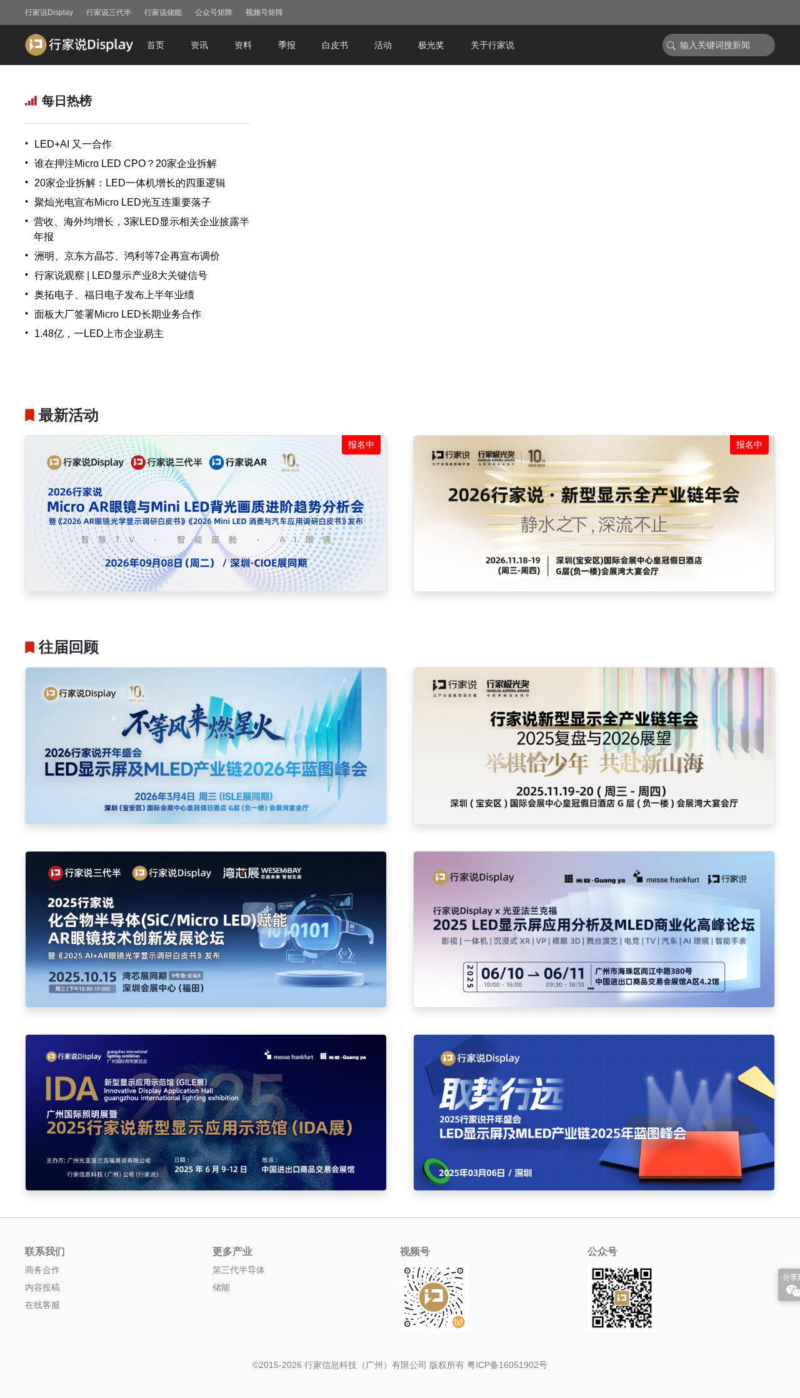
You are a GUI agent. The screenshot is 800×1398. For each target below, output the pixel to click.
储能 (221, 1287)
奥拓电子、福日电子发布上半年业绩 (114, 294)
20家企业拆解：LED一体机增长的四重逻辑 (130, 183)
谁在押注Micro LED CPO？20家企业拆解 (125, 163)
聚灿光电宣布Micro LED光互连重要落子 (122, 202)
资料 (243, 45)
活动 (383, 45)
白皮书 (335, 45)
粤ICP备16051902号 (507, 1365)
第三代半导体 (238, 1270)
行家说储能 (163, 12)
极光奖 (431, 45)
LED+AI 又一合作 (73, 144)
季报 (287, 45)
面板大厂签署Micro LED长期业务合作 (117, 314)
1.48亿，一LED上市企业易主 (99, 333)
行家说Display (49, 12)
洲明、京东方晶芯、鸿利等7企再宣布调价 (127, 256)
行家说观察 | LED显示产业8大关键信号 (121, 275)
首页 (155, 45)
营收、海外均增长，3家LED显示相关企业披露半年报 (141, 229)
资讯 (199, 45)
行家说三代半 (108, 12)
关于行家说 (492, 45)
